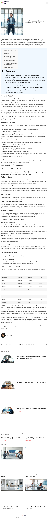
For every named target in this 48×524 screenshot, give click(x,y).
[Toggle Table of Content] (15, 50)
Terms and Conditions (35, 520)
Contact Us (17, 520)
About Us (10, 520)
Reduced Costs (8, 59)
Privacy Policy (25, 520)
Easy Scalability (9, 61)
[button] (47, 3)
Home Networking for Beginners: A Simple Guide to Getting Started (10, 507)
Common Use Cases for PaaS (10, 66)
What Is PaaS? (6, 53)
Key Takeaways (7, 51)
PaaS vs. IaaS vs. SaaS (8, 67)
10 (26, 433)
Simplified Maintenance (10, 60)
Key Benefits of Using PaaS (9, 56)
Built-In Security (9, 64)
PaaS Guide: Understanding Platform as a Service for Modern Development (31, 357)
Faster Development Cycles (11, 57)
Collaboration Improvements (11, 63)
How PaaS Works (7, 54)
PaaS (26, 18)
